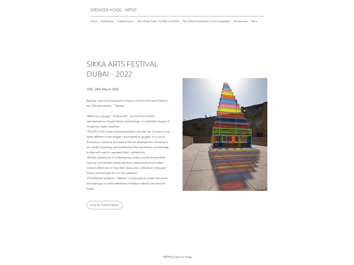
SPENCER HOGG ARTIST (113, 10)
